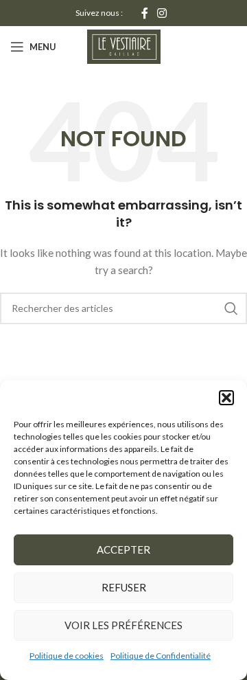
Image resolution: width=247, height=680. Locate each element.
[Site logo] (124, 46)
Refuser (124, 587)
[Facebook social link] (144, 13)
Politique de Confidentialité (160, 655)
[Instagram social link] (162, 13)
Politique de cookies (67, 655)
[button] (226, 398)
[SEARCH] (231, 308)
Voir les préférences (123, 625)
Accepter (123, 549)
